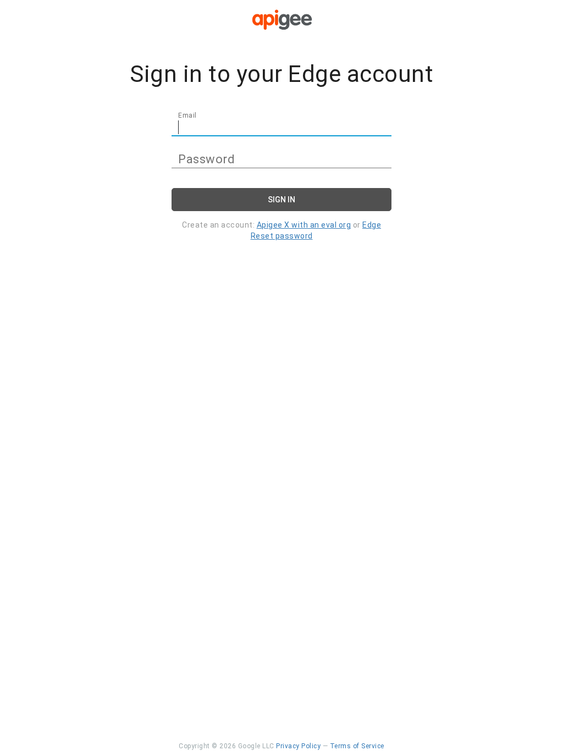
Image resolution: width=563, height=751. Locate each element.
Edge (371, 224)
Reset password (282, 235)
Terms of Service (357, 746)
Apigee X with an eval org (304, 224)
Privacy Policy (298, 746)
